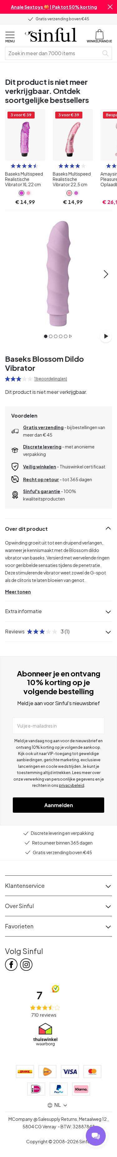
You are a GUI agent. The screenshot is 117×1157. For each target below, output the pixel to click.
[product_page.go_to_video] (106, 336)
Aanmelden (58, 805)
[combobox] (53, 53)
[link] (21, 193)
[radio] (13, 166)
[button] (110, 6)
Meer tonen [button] (18, 591)
